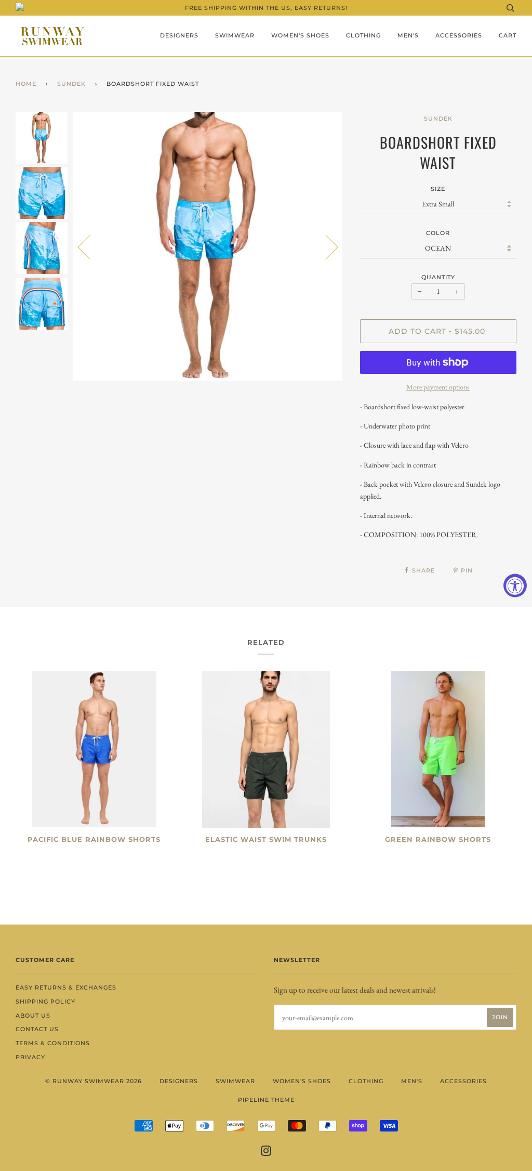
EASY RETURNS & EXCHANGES (66, 987)
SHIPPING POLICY (45, 1001)
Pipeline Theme (266, 1099)
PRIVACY (30, 1057)
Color (438, 233)
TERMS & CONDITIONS (53, 1043)
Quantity (438, 277)
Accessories (458, 35)
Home (26, 83)
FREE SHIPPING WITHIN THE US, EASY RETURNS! (266, 7)
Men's (408, 35)
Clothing (363, 35)
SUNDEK (71, 83)
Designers (179, 35)
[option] (208, 246)
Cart (507, 35)
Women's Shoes (300, 35)
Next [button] (325, 246)
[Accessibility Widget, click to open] (515, 585)
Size (438, 188)
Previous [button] (90, 246)
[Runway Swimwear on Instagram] (266, 1152)
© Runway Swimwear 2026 (93, 1081)
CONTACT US (37, 1029)
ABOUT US (33, 1015)
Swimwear (235, 35)
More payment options (438, 387)
